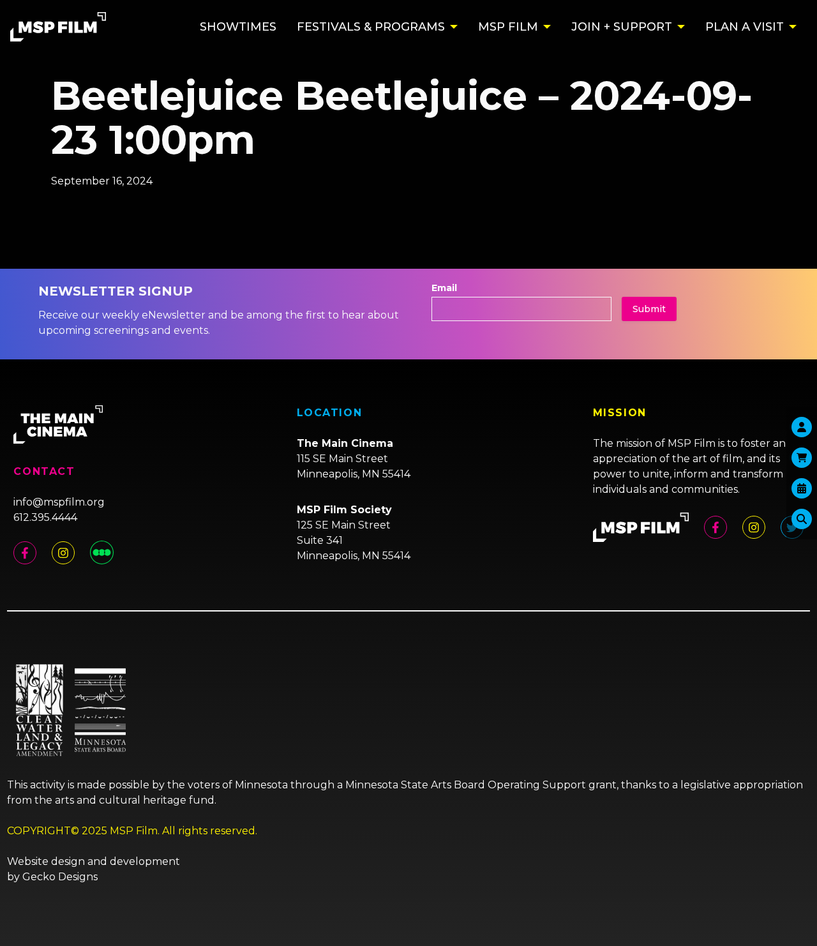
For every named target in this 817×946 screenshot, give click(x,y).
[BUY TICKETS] (801, 488)
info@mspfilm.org (59, 502)
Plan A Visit (744, 27)
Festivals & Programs (371, 27)
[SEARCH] (801, 519)
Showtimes (238, 27)
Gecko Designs (60, 877)
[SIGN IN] (801, 427)
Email (444, 288)
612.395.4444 (45, 517)
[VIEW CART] (801, 457)
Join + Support (621, 27)
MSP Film (508, 27)
